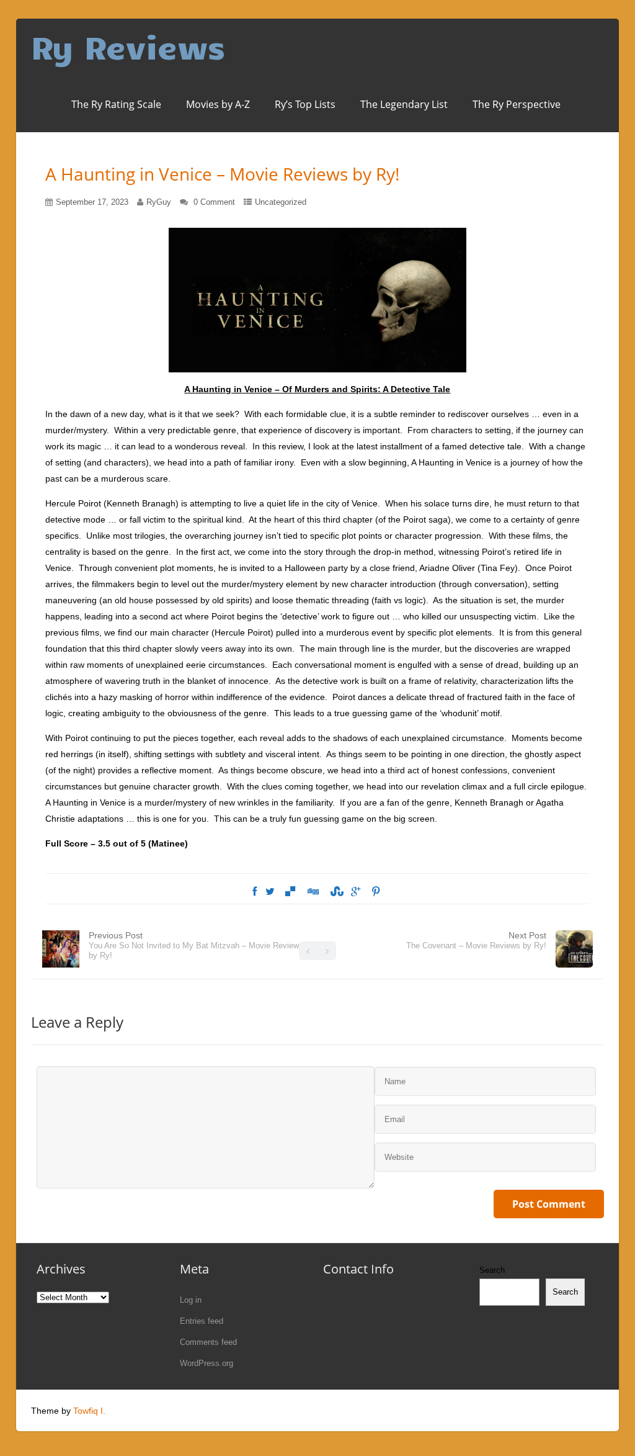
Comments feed (208, 1342)
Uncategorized (280, 202)
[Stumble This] (335, 892)
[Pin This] (376, 892)
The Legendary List (404, 104)
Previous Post (196, 945)
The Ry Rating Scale (116, 104)
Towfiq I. (89, 1411)
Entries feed (201, 1321)
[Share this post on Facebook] (254, 892)
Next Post (476, 940)
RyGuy (158, 202)
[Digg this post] (312, 892)
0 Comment (214, 202)
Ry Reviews (128, 46)
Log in (191, 1300)
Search (492, 1270)
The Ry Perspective (517, 104)
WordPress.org (206, 1363)
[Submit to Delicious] (290, 892)
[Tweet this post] (270, 892)
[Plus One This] (355, 892)
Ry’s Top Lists (305, 104)
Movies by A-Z (218, 104)
